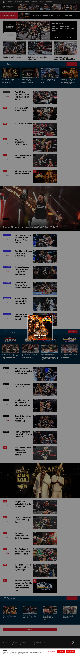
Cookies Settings (51, 651)
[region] (40, 651)
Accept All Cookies (70, 651)
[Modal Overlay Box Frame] (40, 327)
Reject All (61, 651)
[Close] (78, 651)
